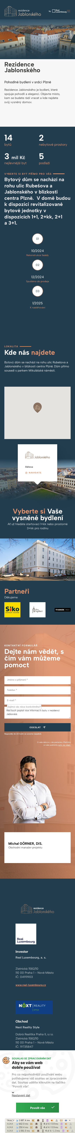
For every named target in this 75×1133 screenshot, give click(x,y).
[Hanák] (63, 610)
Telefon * (12, 690)
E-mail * (11, 700)
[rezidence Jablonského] (22, 11)
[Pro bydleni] (37, 609)
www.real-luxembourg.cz (31, 985)
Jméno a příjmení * (17, 679)
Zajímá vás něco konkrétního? (24, 706)
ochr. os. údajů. (64, 745)
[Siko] (12, 609)
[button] (68, 11)
